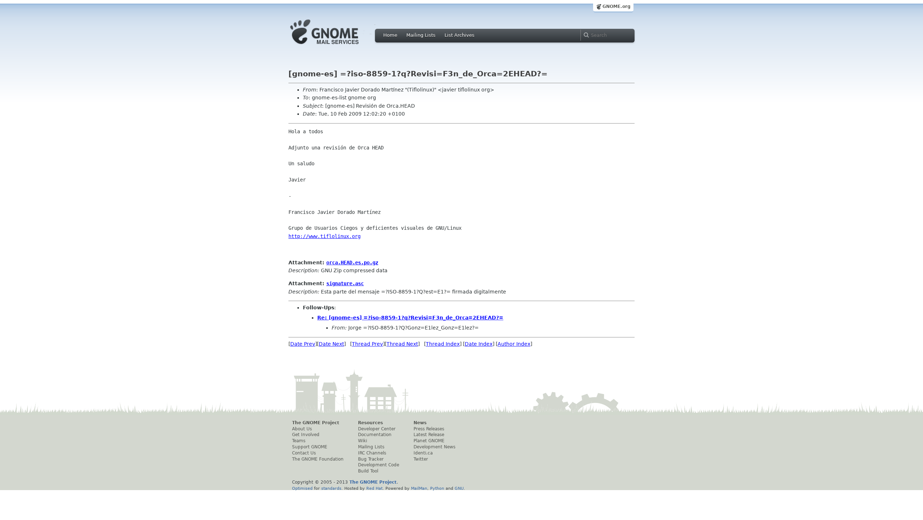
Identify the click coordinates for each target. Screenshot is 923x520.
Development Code (378, 464)
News (420, 422)
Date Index (479, 344)
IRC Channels (372, 453)
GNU (459, 488)
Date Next (331, 344)
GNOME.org (616, 6)
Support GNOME (309, 446)
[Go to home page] (335, 46)
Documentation (375, 434)
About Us (302, 428)
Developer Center (377, 428)
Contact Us (304, 453)
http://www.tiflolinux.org (324, 236)
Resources (370, 422)
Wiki (362, 440)
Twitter (421, 459)
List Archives (459, 35)
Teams (298, 440)
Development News (434, 446)
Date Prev (302, 344)
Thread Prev (367, 344)
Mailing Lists (421, 35)
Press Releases (429, 428)
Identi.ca (423, 453)
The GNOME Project (315, 422)
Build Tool (368, 471)
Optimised (302, 488)
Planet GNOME (429, 440)
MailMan (419, 488)
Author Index (514, 344)
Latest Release (429, 434)
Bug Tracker (371, 459)
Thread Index (443, 344)
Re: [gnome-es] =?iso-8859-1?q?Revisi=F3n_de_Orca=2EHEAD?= (410, 317)
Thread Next (402, 344)
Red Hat (374, 488)
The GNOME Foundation (318, 459)
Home (390, 35)
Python (437, 488)
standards (331, 488)
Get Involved (305, 434)
